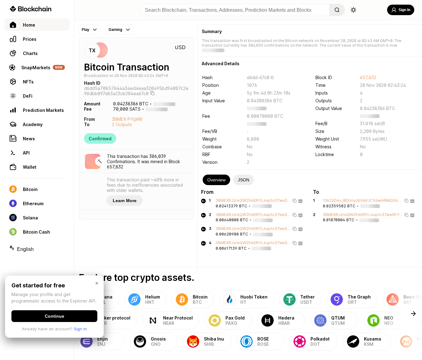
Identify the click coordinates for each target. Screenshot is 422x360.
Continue (54, 316)
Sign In (404, 10)
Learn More (125, 200)
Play (85, 29)
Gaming (115, 29)
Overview (216, 179)
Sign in (80, 328)
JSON (243, 179)
